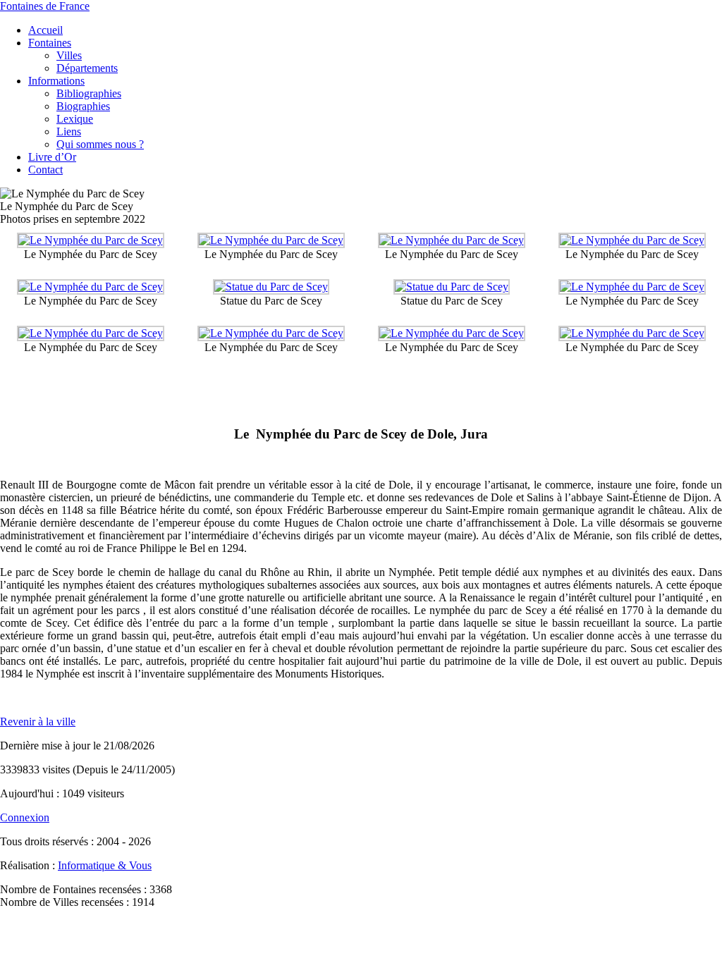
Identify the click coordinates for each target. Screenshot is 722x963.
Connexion (24, 817)
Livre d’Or (52, 157)
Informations (56, 81)
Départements (87, 68)
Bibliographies (88, 93)
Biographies (83, 106)
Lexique (74, 119)
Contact (45, 170)
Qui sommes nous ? (100, 144)
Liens (68, 131)
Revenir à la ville (37, 722)
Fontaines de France (45, 6)
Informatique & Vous (105, 865)
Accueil (45, 30)
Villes (69, 55)
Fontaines (49, 43)
